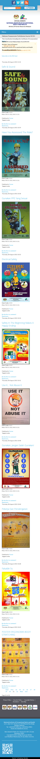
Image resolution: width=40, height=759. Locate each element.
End (26, 691)
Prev (12, 689)
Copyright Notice (29, 700)
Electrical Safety (9, 259)
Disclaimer (16, 701)
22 (17, 691)
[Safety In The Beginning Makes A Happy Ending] (16, 346)
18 (34, 689)
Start (7, 689)
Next (21, 691)
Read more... (5, 125)
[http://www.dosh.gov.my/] (25, 707)
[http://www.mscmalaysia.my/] (14, 707)
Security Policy (17, 700)
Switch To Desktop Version (20, 758)
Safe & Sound (8, 66)
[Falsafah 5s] (16, 591)
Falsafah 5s (7, 568)
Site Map (23, 701)
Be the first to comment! (9, 124)
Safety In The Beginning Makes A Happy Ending (18, 324)
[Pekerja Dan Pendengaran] (16, 530)
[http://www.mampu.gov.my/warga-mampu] (35, 707)
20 (10, 691)
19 (6, 691)
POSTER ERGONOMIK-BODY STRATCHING (16, 633)
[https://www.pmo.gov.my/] (9, 707)
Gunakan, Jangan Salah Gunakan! (18, 445)
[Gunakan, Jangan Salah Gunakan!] (16, 468)
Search (18, 8)
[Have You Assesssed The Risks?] (16, 156)
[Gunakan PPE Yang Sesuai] (16, 220)
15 (23, 689)
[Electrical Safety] (16, 282)
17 (31, 689)
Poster (11, 118)
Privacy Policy (7, 700)
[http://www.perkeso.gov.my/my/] (30, 707)
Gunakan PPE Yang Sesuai (14, 198)
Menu (3, 32)
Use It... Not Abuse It (12, 385)
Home (3, 41)
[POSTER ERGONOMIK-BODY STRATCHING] (16, 655)
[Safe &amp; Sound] (16, 90)
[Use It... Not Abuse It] (16, 406)
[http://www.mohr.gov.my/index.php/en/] (20, 707)
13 (16, 689)
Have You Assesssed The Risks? (17, 132)
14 (20, 689)
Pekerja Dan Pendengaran (15, 508)
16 (27, 689)
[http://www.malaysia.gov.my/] (4, 707)
